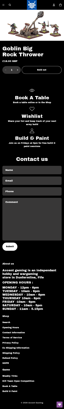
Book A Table (9, 386)
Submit (10, 246)
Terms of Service (12, 338)
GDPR (5, 363)
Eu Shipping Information (15, 348)
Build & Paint (9, 391)
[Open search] (10, 5)
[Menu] (3, 4)
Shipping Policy (11, 353)
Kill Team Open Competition (18, 381)
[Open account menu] (54, 5)
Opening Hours (10, 327)
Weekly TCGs (10, 376)
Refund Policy (10, 358)
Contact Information (13, 332)
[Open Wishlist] (60, 405)
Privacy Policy (10, 343)
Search (6, 322)
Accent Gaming (35, 403)
